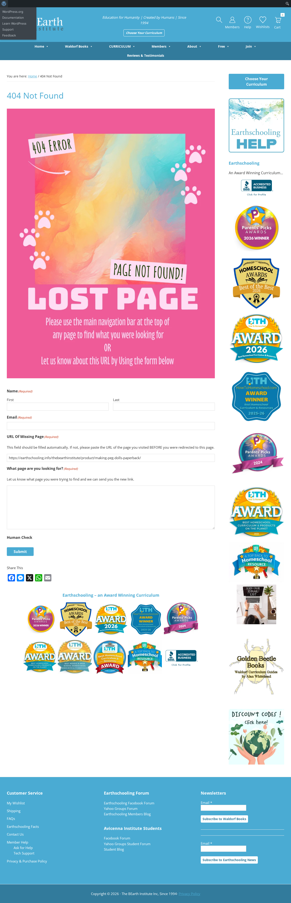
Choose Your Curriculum (144, 33)
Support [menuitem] (8, 29)
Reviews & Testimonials (145, 55)
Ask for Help (23, 847)
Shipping (13, 810)
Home (39, 46)
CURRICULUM (120, 46)
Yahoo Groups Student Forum (127, 844)
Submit (20, 551)
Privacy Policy (189, 893)
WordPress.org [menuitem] (12, 11)
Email (206, 802)
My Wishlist (16, 803)
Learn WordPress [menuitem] (14, 23)
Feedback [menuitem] (9, 35)
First (10, 399)
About (192, 46)
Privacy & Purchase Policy (27, 861)
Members (159, 46)
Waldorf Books (76, 46)
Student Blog (114, 849)
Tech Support (24, 853)
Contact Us (15, 834)
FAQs (11, 818)
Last (116, 399)
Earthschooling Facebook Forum (129, 803)
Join (249, 46)
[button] (219, 20)
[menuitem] (4, 3)
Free (221, 46)
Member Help (17, 842)
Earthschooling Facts (23, 826)
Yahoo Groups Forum (121, 808)
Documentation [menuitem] (13, 17)
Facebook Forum (117, 838)
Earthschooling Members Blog (127, 814)
